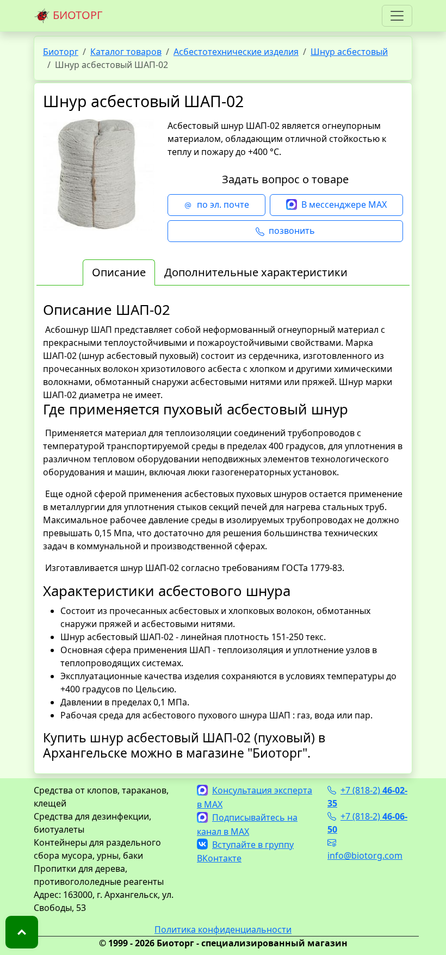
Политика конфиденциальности (223, 929)
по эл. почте (223, 204)
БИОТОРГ (76, 15)
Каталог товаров (126, 52)
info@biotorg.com (364, 855)
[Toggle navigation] (397, 16)
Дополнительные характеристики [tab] (256, 272)
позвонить (292, 231)
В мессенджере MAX (344, 204)
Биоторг (60, 52)
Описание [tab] (119, 272)
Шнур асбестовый (349, 52)
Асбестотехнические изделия (236, 52)
